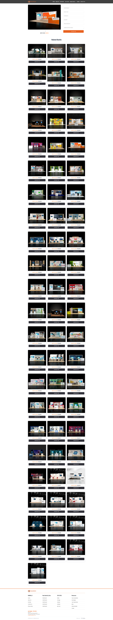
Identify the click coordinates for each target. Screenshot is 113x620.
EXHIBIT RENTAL (72, 1)
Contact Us (30, 604)
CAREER (78, 1)
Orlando (58, 602)
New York (58, 606)
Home (29, 598)
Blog (72, 604)
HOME (54, 1)
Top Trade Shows (75, 602)
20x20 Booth (45, 600)
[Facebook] (81, 618)
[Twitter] (83, 618)
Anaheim (58, 604)
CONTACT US (82, 1)
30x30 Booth (45, 606)
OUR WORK (62, 1)
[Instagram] (82, 618)
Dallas (58, 598)
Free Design (74, 600)
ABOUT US (57, 1)
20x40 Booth (45, 604)
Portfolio (29, 602)
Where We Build (74, 606)
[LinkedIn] (84, 618)
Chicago (58, 600)
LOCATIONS (67, 1)
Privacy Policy (30, 606)
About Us (29, 600)
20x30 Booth (45, 602)
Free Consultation (75, 598)
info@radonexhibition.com (32, 615)
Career (73, 608)
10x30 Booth (45, 598)
